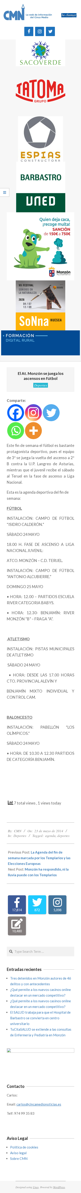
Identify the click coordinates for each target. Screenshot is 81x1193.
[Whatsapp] (15, 430)
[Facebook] (28, 31)
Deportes (40, 385)
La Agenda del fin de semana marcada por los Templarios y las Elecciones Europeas (39, 858)
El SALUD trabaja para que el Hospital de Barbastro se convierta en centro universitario (40, 1018)
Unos (36, 1187)
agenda (50, 835)
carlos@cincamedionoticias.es (38, 1104)
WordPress (59, 1187)
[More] (33, 430)
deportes (63, 835)
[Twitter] (50, 31)
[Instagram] (39, 31)
